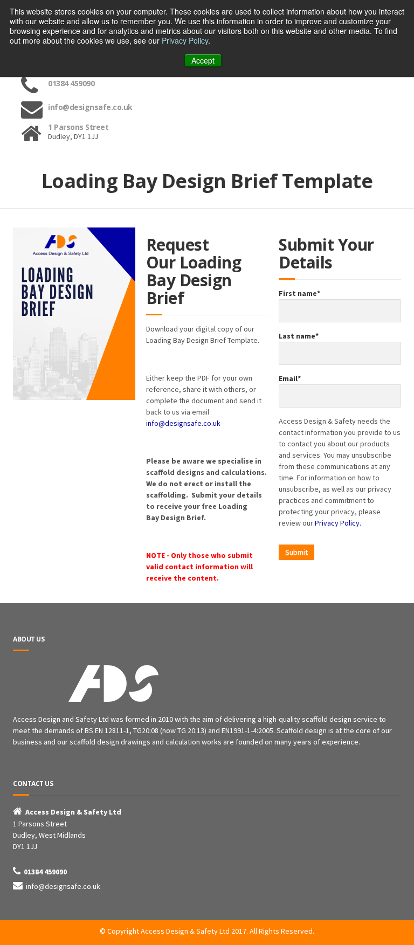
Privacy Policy (185, 40)
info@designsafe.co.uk (183, 423)
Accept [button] (203, 60)
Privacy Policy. (338, 523)
